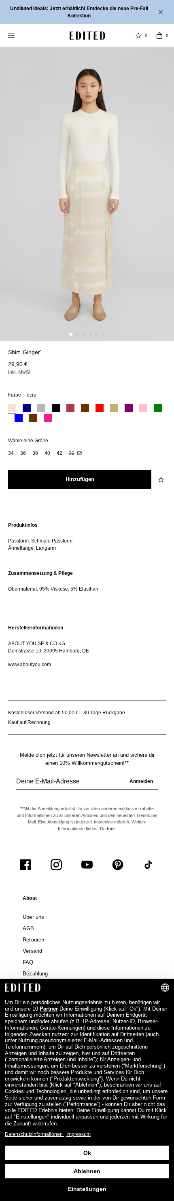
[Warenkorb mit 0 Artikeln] (159, 35)
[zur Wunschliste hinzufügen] (162, 479)
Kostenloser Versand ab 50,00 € (43, 713)
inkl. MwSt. (20, 372)
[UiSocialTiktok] (148, 865)
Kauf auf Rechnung (29, 722)
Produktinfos (23, 525)
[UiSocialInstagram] (56, 865)
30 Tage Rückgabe (104, 713)
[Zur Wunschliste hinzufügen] (162, 357)
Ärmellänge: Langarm (32, 548)
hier (111, 828)
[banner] (87, 12)
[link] (30, 900)
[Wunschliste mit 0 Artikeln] (138, 35)
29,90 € (18, 364)
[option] (12, 409)
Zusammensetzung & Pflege (40, 573)
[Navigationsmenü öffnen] (12, 35)
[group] (87, 784)
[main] (87, 594)
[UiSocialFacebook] (25, 865)
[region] (87, 536)
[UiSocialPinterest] (118, 865)
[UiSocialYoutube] (87, 865)
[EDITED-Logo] (87, 36)
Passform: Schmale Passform (40, 541)
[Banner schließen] (161, 12)
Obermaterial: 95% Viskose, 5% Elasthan (53, 589)
